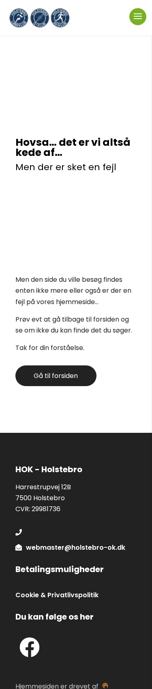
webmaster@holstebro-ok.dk (75, 547)
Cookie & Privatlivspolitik (56, 595)
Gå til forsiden (56, 375)
